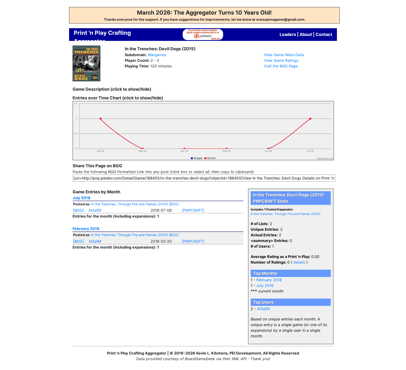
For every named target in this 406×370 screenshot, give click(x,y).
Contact (324, 34)
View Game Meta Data (284, 54)
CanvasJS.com (325, 158)
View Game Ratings (281, 60)
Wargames (157, 54)
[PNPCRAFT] (193, 210)
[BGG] (174, 204)
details (299, 262)
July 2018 (81, 197)
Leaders (288, 34)
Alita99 (95, 210)
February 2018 (86, 228)
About (306, 34)
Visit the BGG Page (281, 66)
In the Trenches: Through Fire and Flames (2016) (129, 204)
